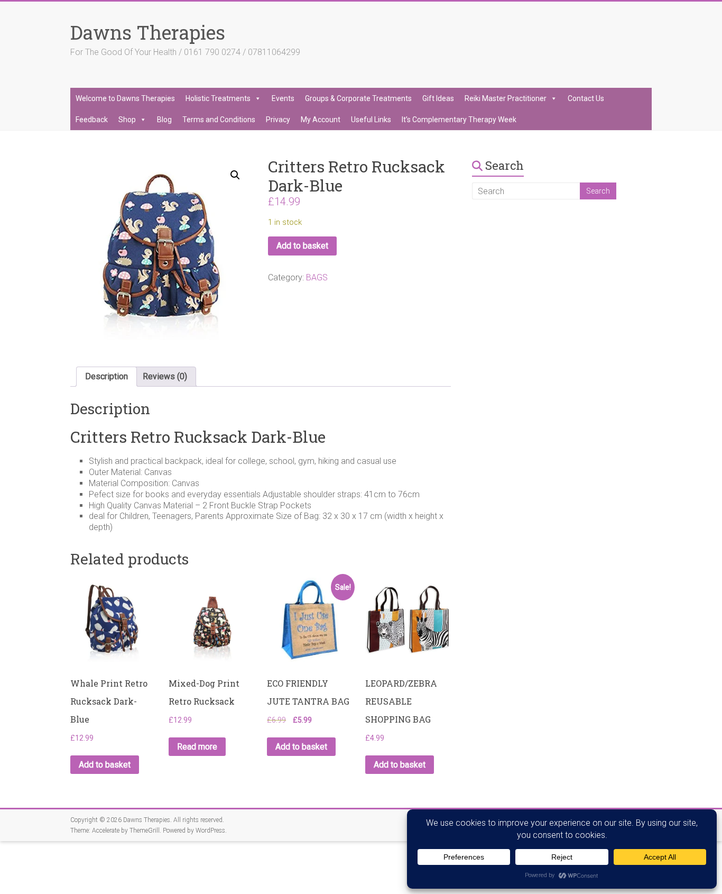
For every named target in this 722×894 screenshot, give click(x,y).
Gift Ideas (438, 98)
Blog (164, 119)
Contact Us (586, 98)
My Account (320, 119)
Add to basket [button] (105, 765)
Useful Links (371, 119)
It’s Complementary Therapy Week (459, 119)
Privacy (278, 119)
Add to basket (302, 246)
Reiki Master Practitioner (506, 98)
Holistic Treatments (218, 98)
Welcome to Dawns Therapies (125, 98)
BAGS (317, 277)
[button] (235, 175)
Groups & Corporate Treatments (358, 98)
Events (283, 98)
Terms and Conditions (218, 119)
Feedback (92, 119)
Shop (127, 119)
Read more (197, 747)
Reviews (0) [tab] (165, 376)
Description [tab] (106, 376)
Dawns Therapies (147, 32)
